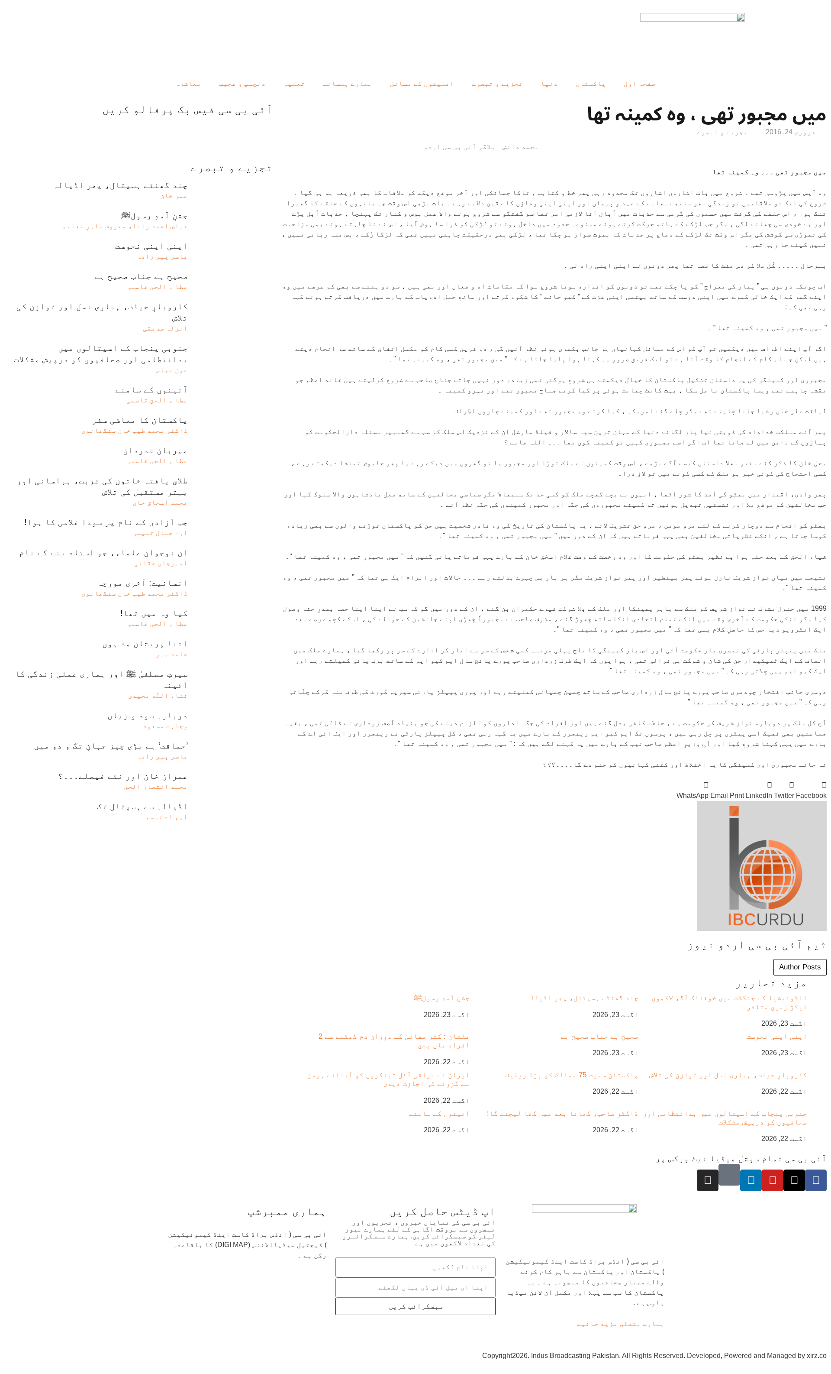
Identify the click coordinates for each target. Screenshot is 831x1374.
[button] (811, 790)
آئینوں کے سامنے (439, 1113)
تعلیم (294, 83)
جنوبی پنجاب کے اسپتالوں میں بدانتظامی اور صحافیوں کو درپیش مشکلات (725, 1117)
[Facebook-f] (816, 1180)
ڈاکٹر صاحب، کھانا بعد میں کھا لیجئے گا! (562, 1113)
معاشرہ (188, 83)
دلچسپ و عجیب (242, 83)
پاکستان (591, 83)
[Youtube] (772, 1180)
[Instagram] (707, 1180)
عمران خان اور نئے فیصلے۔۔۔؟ (123, 776)
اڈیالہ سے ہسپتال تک (142, 806)
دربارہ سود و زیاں (147, 715)
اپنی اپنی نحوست (777, 1036)
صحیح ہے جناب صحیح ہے (599, 1036)
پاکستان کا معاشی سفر (140, 420)
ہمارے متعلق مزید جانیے (620, 1323)
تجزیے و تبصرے (497, 83)
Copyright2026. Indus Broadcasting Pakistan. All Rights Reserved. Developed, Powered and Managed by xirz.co (654, 1355)
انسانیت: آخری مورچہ (142, 582)
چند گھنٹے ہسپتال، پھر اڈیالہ (582, 998)
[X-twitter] (794, 1180)
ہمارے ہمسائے (347, 83)
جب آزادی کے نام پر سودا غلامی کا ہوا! (106, 522)
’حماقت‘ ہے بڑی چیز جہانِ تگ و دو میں (111, 745)
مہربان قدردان (155, 450)
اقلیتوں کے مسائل (422, 83)
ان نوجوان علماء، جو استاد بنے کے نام (103, 552)
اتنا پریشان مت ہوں (145, 643)
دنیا (549, 83)
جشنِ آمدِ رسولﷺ (442, 998)
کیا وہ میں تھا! (154, 613)
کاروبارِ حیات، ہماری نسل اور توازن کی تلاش (728, 1075)
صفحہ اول (640, 83)
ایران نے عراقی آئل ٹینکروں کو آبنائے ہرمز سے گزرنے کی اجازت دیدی (388, 1079)
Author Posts (800, 967)
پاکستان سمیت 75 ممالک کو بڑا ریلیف (571, 1075)
